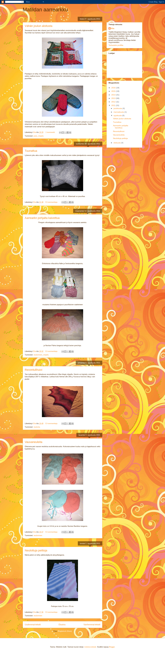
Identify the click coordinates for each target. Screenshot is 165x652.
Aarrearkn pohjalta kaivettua (42, 218)
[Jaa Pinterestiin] (70, 132)
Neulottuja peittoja (36, 550)
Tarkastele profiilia (116, 45)
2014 (113, 95)
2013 (113, 98)
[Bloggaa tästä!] (62, 132)
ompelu (41, 136)
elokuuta (117, 143)
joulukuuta (118, 108)
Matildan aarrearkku (45, 9)
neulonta (37, 427)
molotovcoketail (90, 647)
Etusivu (62, 624)
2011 (113, 105)
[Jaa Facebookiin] (67, 132)
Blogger (112, 647)
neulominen (38, 355)
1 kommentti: (51, 132)
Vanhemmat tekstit (92, 624)
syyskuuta (118, 115)
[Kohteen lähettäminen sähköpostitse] (60, 132)
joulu (35, 136)
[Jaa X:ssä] (65, 132)
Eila (112, 28)
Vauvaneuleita (33, 442)
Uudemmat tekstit (33, 624)
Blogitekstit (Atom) (65, 631)
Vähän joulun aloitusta (38, 26)
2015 (113, 91)
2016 (113, 88)
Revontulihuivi (33, 369)
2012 (113, 102)
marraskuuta (119, 112)
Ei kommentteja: (52, 202)
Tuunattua (31, 150)
